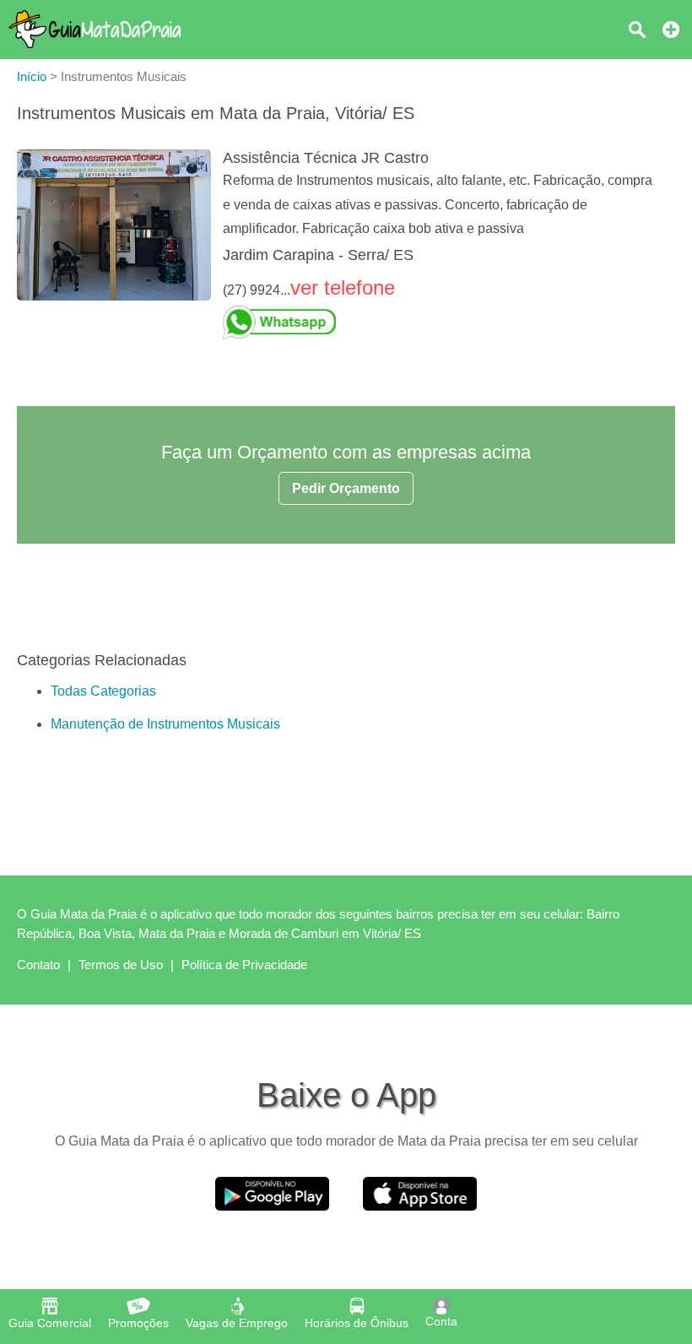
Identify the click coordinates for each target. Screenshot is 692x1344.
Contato (38, 964)
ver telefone (342, 287)
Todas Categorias (103, 691)
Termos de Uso (120, 964)
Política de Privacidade (244, 964)
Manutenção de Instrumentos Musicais (165, 724)
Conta (441, 1321)
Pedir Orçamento (346, 488)
